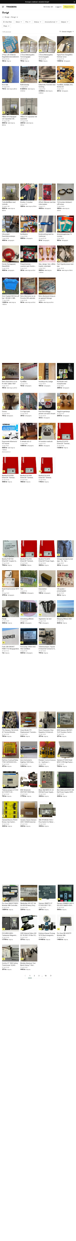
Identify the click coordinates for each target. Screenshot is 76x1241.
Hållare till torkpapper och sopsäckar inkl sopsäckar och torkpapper (9, 118)
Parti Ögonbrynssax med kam (65, 265)
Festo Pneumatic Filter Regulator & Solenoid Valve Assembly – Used (46, 731)
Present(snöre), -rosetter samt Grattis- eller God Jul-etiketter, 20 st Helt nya (28, 265)
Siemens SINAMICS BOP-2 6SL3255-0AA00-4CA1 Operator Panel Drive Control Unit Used (65, 904)
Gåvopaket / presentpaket (61, 590)
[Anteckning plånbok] (28, 608)
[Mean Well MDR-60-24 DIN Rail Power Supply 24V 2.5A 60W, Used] (47, 779)
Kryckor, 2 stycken (26, 202)
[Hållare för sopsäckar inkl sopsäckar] (28, 106)
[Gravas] (10, 401)
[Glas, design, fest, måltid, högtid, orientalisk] (47, 254)
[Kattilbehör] (28, 224)
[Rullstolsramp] (28, 74)
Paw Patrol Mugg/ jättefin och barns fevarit (47, 412)
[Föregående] (25, 975)
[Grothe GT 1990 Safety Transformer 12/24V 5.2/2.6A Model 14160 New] (10, 953)
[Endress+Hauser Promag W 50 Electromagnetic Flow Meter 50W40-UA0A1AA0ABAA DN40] (47, 923)
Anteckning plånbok (26, 619)
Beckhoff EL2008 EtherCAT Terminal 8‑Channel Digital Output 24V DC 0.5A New (10, 477)
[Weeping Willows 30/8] (65, 608)
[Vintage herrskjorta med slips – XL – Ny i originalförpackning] (65, 548)
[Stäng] (74, 2)
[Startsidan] (11, 6)
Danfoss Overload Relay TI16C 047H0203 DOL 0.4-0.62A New (10, 761)
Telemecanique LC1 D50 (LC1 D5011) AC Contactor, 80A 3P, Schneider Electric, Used (10, 791)
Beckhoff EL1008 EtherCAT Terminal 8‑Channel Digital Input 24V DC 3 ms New (28, 477)
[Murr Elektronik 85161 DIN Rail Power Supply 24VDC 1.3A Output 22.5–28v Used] (65, 779)
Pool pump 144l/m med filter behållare (27, 648)
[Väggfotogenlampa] (65, 401)
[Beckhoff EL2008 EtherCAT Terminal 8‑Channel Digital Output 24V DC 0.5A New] (10, 465)
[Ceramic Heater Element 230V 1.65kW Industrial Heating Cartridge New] (28, 809)
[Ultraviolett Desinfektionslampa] (10, 224)
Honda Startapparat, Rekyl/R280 (9, 265)
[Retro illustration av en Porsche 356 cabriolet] (28, 286)
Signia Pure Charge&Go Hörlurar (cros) (65, 56)
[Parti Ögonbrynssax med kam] (65, 254)
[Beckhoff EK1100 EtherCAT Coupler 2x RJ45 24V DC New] (10, 548)
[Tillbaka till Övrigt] (3, 17)
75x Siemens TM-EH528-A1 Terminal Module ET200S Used (10, 731)
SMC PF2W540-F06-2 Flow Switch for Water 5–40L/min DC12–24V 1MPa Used (47, 821)
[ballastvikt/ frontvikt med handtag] (47, 74)
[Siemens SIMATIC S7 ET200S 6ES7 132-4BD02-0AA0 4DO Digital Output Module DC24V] (47, 893)
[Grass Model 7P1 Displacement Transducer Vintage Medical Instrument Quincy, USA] (28, 719)
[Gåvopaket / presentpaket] (65, 578)
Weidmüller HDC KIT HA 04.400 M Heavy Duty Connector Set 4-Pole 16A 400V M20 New (28, 904)
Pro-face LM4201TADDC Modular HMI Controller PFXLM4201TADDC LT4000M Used (10, 904)
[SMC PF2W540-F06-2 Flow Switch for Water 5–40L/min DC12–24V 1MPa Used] (47, 809)
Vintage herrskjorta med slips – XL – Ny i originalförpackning (65, 560)
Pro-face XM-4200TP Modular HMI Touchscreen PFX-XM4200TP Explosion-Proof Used (64, 934)
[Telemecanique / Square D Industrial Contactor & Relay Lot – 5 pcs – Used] (47, 636)
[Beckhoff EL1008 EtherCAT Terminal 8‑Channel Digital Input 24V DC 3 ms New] (28, 465)
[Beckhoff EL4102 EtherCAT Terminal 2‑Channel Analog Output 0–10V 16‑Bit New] (28, 548)
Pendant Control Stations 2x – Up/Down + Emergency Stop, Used (47, 761)
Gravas (4, 411)
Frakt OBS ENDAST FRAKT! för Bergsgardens (10, 648)
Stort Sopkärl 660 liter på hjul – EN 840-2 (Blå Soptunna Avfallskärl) (10, 297)
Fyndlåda (23, 381)
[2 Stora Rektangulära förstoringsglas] (28, 44)
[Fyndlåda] (28, 371)
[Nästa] (50, 975)
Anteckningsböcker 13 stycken (64, 235)
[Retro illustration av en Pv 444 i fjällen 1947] (10, 371)
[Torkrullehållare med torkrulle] (10, 192)
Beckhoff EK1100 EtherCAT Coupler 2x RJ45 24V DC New (9, 560)
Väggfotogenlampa (63, 411)
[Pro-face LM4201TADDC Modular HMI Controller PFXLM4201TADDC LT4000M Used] (10, 893)
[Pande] (10, 608)
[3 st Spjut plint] (28, 401)
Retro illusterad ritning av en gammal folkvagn (47, 297)
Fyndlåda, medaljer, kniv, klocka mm (65, 86)
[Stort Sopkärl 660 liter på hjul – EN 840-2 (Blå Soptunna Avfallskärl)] (10, 286)
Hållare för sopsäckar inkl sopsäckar (28, 118)
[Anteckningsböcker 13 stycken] (65, 224)
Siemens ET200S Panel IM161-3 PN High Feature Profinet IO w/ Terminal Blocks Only (65, 761)
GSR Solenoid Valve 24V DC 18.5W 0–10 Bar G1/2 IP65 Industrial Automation (28, 934)
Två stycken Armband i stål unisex (64, 203)
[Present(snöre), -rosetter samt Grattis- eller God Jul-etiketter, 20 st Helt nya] (28, 254)
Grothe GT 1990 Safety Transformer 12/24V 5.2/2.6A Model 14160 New (10, 964)
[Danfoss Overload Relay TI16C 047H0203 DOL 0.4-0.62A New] (10, 749)
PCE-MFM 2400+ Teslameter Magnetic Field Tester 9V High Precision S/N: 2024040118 (9, 934)
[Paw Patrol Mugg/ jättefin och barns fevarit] (47, 401)
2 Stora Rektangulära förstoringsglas (27, 56)
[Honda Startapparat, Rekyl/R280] (10, 254)
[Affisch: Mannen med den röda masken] (47, 192)
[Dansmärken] (47, 578)
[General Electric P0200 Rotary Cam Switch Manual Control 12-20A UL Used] (10, 809)
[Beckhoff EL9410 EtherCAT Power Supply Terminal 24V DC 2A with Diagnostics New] (47, 548)
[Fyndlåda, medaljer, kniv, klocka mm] (65, 74)
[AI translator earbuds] (47, 431)
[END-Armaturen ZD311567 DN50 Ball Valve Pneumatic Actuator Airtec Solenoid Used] (28, 779)
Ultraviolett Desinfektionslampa (8, 235)
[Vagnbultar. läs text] (47, 608)
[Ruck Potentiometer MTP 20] (10, 578)
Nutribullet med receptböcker (62, 382)
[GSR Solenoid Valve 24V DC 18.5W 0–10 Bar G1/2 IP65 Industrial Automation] (28, 923)
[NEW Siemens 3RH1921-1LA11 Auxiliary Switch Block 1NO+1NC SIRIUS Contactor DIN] (65, 719)
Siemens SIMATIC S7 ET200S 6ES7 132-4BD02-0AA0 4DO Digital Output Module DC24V (47, 904)
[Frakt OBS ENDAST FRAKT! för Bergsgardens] (10, 636)
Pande (4, 619)
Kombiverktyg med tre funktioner (46, 235)
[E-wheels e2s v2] (28, 431)
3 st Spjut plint (25, 411)
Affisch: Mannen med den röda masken (47, 203)
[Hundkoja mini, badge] (47, 371)
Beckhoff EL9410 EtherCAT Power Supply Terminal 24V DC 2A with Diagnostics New (47, 560)
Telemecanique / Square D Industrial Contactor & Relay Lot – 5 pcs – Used (47, 648)
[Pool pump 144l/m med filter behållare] (28, 636)
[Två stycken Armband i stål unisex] (65, 192)
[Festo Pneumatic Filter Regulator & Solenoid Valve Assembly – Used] (47, 719)
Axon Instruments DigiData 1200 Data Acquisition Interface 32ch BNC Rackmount (27, 761)
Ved (21, 589)
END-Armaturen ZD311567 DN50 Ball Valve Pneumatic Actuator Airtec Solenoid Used (28, 791)
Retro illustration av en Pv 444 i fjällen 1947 (9, 382)
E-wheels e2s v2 (25, 441)
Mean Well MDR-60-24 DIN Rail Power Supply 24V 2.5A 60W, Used (46, 791)
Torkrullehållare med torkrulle (8, 203)
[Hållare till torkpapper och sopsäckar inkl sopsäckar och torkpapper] (10, 106)
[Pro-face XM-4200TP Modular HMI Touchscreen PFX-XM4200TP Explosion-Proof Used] (65, 923)
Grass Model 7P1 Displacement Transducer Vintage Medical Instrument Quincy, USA (28, 731)
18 (45, 975)
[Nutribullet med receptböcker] (65, 371)
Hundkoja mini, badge (46, 381)
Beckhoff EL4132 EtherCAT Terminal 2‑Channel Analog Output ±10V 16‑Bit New (65, 443)
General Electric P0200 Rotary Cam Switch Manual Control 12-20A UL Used (9, 821)
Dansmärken (43, 589)
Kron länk (5, 84)
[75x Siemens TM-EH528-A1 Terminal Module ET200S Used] (10, 719)
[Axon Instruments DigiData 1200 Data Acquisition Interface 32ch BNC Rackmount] (28, 749)
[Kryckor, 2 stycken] (28, 192)
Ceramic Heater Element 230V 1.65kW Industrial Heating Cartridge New (28, 821)
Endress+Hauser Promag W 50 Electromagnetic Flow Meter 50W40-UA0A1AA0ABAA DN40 (47, 934)
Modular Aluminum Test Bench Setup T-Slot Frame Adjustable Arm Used (28, 964)
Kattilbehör (24, 234)
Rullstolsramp (24, 84)
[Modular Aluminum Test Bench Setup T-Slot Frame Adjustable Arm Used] (28, 953)
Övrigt (7, 17)
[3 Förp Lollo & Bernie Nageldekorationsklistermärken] (10, 44)
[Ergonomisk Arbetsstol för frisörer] (10, 431)
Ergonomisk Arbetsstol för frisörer (9, 442)
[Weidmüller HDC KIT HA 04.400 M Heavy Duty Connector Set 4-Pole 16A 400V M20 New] (28, 893)
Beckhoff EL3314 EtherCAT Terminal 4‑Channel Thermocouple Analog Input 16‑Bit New (47, 477)
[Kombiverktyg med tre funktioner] (47, 224)
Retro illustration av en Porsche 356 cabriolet (27, 297)
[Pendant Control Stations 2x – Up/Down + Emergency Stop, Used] (47, 749)
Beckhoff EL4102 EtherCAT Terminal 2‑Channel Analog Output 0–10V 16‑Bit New (28, 560)
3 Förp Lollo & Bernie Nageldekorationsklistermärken (10, 56)
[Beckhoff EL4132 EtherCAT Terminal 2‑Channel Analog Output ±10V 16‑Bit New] (65, 431)
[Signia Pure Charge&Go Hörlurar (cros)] (65, 44)
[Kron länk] (10, 74)
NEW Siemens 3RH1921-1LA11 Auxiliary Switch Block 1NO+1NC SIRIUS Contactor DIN (65, 731)
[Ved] (28, 578)
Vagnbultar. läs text (45, 619)
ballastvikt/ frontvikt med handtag (47, 86)
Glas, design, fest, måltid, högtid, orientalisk (47, 265)
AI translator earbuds (46, 441)
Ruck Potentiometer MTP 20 (10, 590)
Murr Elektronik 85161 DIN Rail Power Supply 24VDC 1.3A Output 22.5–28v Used (65, 791)
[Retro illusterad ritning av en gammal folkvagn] (47, 286)
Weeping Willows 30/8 (64, 619)
